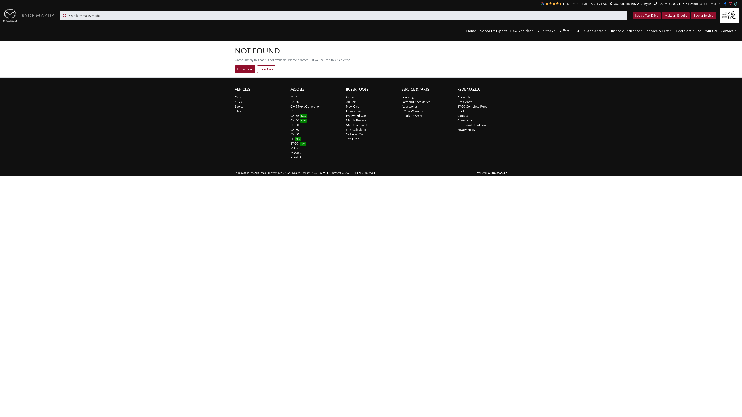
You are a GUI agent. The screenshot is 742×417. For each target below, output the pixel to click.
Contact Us (464, 120)
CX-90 (294, 134)
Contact (727, 31)
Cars (238, 97)
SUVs (238, 102)
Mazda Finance (356, 120)
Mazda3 (295, 157)
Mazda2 (295, 153)
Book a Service (703, 15)
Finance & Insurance (624, 31)
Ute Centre (464, 102)
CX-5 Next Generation (305, 106)
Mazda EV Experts (493, 31)
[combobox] (343, 15)
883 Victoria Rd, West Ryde (632, 4)
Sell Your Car (707, 31)
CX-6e (294, 116)
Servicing (408, 97)
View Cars (266, 69)
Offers (564, 31)
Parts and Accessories (416, 102)
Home (471, 31)
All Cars (351, 102)
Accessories (409, 106)
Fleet (460, 111)
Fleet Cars (683, 31)
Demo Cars (353, 111)
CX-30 (294, 102)
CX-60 (294, 120)
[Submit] (64, 15)
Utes (238, 111)
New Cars (352, 106)
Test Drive (352, 139)
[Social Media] (736, 4)
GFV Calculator (356, 129)
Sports (239, 106)
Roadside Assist (412, 116)
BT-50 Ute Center (589, 31)
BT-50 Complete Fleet (472, 106)
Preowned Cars (356, 116)
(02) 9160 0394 (669, 4)
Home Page (245, 69)
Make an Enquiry (676, 15)
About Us (463, 97)
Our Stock (545, 31)
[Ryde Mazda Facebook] (725, 4)
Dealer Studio (499, 172)
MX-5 (294, 148)
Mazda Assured (356, 125)
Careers (462, 116)
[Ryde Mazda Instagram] (731, 4)
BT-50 (294, 143)
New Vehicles (520, 31)
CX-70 (294, 125)
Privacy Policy (466, 129)
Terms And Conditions (472, 125)
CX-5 (293, 111)
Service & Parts (658, 31)
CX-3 (293, 97)
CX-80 (294, 129)
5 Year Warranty (412, 111)
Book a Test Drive (646, 15)
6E (292, 139)
